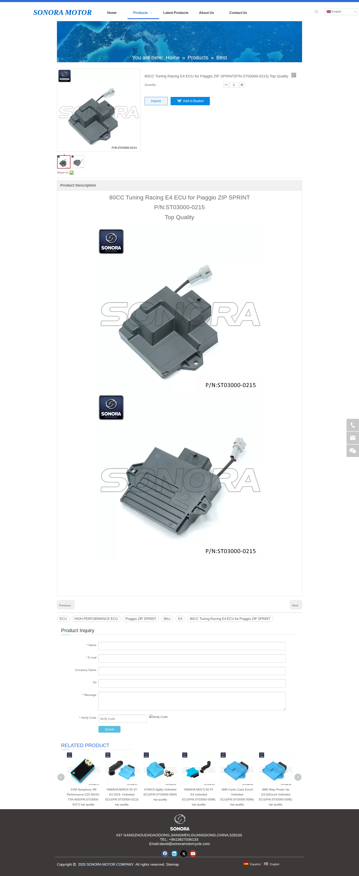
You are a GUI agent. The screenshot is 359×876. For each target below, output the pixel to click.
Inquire (156, 101)
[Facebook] (165, 853)
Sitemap (172, 864)
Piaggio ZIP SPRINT (140, 619)
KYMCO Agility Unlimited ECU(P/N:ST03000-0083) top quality (160, 794)
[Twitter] (183, 853)
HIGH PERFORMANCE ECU (96, 619)
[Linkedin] (174, 853)
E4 (180, 619)
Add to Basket (193, 101)
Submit (109, 729)
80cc (167, 619)
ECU (63, 619)
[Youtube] (193, 853)
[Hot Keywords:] (316, 12)
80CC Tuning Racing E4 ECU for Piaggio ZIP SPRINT (230, 619)
